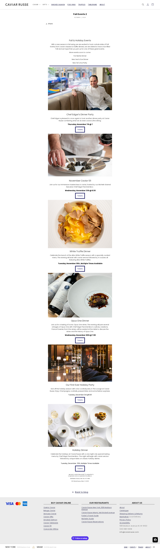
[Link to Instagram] (154, 547)
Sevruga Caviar (50, 514)
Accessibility (125, 523)
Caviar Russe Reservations (93, 522)
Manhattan (124, 517)
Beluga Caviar (49, 510)
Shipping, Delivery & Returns (131, 514)
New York (10, 547)
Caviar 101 (48, 526)
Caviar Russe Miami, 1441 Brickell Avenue (98, 513)
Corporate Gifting (51, 529)
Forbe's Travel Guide (90, 516)
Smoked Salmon (50, 520)
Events (133, 547)
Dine (126, 547)
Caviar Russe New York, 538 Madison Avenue (97, 508)
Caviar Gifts (48, 517)
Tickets (80, 130)
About (122, 507)
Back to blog (81, 492)
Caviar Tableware (51, 523)
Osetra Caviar (49, 507)
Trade (140, 547)
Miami (40, 547)
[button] (36, 4)
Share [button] (50, 24)
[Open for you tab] (155, 539)
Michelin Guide (88, 519)
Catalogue (124, 510)
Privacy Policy (125, 520)
